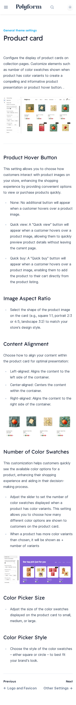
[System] (70, 7)
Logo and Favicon (20, 688)
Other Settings (58, 688)
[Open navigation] (5, 7)
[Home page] (29, 7)
